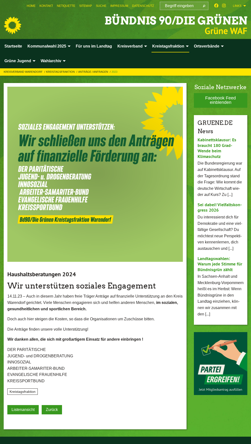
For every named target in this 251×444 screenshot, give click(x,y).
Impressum (119, 6)
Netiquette (66, 6)
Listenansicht (23, 410)
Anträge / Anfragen (93, 71)
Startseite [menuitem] (13, 46)
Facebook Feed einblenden (220, 100)
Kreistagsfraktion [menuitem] (168, 46)
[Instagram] (223, 6)
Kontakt (46, 6)
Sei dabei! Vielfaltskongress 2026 (220, 207)
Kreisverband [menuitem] (130, 46)
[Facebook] (216, 6)
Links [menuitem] (237, 6)
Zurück (52, 410)
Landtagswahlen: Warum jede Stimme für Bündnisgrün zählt (220, 264)
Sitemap (85, 6)
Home (31, 6)
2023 (114, 71)
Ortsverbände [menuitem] (206, 46)
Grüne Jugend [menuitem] (17, 61)
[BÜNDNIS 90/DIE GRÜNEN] (12, 25)
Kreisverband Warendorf (23, 71)
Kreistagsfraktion (60, 71)
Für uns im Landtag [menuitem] (94, 46)
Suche (101, 6)
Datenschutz (143, 6)
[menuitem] (31, 6)
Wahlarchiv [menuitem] (51, 61)
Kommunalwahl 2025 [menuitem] (46, 46)
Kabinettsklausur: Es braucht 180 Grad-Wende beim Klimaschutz (217, 148)
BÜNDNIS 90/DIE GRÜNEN (175, 20)
